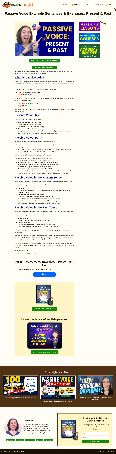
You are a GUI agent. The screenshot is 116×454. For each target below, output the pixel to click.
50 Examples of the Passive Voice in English (58, 401)
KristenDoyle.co (21, 451)
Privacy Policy (110, 451)
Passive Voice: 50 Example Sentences (30, 254)
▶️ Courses (76, 5)
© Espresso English (5, 451)
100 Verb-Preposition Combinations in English (20, 398)
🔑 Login (109, 5)
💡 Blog (87, 5)
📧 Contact (99, 5)
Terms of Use (100, 451)
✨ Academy (65, 5)
